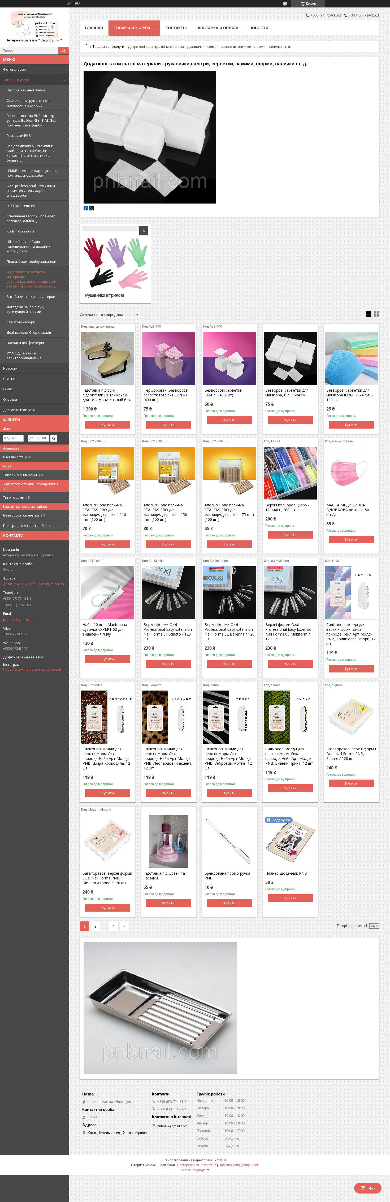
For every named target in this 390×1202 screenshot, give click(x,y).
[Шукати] (63, 51)
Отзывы (10, 399)
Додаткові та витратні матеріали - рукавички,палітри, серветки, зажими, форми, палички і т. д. (32, 279)
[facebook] (86, 209)
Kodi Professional (21, 231)
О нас (7, 389)
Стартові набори (21, 322)
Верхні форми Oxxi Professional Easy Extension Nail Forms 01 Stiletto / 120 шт (168, 631)
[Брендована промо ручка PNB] (229, 841)
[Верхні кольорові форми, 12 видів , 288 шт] (290, 473)
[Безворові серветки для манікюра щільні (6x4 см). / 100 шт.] (351, 358)
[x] (91, 209)
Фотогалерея (14, 69)
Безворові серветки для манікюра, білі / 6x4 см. (287, 392)
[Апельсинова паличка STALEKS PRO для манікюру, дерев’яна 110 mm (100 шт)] (107, 473)
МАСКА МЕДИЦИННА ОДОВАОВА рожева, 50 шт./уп (347, 510)
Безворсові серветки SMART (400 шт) (223, 392)
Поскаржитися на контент (196, 1165)
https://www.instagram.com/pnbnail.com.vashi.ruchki (34, 669)
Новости (10, 368)
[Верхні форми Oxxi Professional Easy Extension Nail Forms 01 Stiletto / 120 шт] (168, 592)
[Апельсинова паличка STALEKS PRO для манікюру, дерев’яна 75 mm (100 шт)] (229, 473)
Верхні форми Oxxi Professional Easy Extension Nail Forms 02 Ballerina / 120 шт (229, 631)
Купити (108, 424)
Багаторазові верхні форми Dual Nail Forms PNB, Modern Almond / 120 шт (107, 878)
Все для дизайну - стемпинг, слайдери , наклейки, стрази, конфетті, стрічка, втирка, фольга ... (31, 153)
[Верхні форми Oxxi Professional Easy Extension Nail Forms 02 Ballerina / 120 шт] (229, 592)
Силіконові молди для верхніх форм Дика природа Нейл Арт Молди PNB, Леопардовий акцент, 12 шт (168, 759)
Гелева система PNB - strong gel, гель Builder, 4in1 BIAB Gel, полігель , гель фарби (31, 120)
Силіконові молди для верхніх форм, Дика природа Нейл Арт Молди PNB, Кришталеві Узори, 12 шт (351, 634)
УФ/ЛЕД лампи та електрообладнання (24, 355)
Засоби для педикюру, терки (31, 296)
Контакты (176, 28)
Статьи (9, 378)
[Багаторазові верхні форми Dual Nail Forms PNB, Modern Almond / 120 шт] (107, 841)
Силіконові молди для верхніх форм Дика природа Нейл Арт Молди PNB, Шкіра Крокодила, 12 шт (106, 759)
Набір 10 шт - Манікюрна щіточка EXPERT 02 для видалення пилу (105, 629)
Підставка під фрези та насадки (164, 876)
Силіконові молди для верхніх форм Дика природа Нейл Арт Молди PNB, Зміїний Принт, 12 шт (289, 756)
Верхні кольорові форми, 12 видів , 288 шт (288, 507)
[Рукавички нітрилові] (115, 263)
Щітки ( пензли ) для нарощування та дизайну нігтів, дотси (28, 246)
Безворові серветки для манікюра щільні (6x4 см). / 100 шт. (350, 395)
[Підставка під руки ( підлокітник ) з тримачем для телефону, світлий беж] (107, 358)
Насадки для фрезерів (25, 342)
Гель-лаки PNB (19, 135)
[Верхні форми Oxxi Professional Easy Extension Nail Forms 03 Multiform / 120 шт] (290, 592)
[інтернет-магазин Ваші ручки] (34, 24)
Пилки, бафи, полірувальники (31, 261)
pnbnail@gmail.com (18, 619)
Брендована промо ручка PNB (227, 876)
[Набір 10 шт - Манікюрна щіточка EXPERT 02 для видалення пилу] (107, 592)
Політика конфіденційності (239, 1165)
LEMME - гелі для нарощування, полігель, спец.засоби (32, 173)
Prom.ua (220, 1160)
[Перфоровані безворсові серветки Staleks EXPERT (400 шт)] (168, 358)
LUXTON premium (21, 205)
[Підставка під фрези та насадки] (168, 841)
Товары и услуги (17, 79)
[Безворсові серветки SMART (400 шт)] (229, 358)
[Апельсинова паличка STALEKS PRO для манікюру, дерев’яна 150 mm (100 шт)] (168, 473)
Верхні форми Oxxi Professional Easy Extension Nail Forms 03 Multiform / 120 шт (289, 631)
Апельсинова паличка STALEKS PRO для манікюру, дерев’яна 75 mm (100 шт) (229, 512)
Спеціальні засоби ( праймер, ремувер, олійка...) (31, 218)
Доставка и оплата (19, 409)
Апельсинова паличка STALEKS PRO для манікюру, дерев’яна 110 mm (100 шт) (104, 512)
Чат (372, 1188)
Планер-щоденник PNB (286, 873)
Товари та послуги (108, 46)
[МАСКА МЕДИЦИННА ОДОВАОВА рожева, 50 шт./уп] (351, 473)
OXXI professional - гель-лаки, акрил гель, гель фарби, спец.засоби (31, 190)
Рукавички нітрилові (104, 295)
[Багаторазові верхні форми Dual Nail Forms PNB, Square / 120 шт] (351, 717)
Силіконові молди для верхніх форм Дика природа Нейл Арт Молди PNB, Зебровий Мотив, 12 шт (228, 759)
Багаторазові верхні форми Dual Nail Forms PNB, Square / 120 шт (351, 754)
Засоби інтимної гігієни (26, 90)
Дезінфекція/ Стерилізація (29, 332)
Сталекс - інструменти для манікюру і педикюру (28, 103)
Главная (94, 28)
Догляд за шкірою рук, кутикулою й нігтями (25, 309)
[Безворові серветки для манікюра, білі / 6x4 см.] (290, 358)
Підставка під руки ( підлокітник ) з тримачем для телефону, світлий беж (107, 395)
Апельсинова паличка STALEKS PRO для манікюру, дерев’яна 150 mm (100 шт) (165, 512)
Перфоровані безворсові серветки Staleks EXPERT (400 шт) (166, 395)
